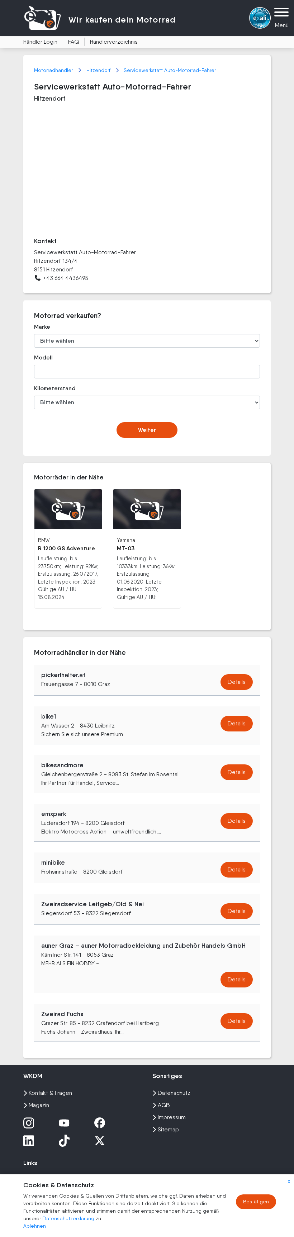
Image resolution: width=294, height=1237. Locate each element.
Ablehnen (34, 1226)
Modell (43, 357)
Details (237, 681)
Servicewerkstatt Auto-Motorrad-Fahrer (170, 70)
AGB (164, 1105)
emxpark (53, 814)
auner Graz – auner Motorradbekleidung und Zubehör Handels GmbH (143, 946)
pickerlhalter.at (63, 675)
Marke (42, 326)
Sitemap (168, 1129)
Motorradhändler (54, 70)
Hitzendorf (99, 70)
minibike (53, 862)
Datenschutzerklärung (69, 1218)
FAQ (73, 41)
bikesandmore (62, 765)
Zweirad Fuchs (62, 1014)
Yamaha (126, 540)
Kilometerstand (55, 388)
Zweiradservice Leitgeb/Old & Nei (92, 904)
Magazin (39, 1105)
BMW (43, 540)
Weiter (147, 429)
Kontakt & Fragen (50, 1092)
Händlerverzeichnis (114, 41)
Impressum (172, 1117)
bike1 (48, 716)
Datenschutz (174, 1092)
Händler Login (40, 41)
